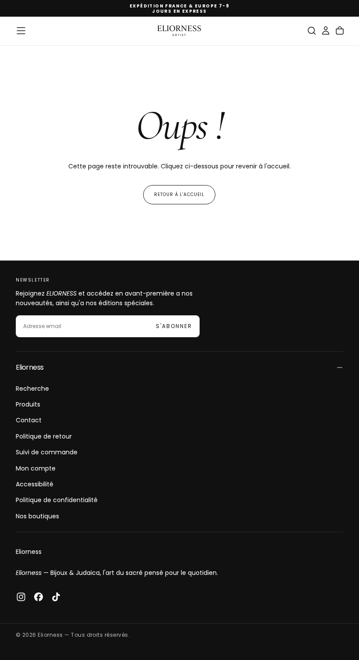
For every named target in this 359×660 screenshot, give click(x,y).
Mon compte (36, 468)
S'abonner (174, 326)
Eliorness (29, 551)
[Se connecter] (325, 31)
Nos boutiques (37, 516)
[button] (21, 30)
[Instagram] (21, 597)
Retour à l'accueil (179, 194)
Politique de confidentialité (57, 500)
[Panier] (339, 31)
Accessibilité (34, 484)
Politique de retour (44, 436)
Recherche (32, 388)
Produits (28, 404)
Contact (29, 420)
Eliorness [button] (29, 367)
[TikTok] (56, 597)
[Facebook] (38, 597)
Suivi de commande (46, 452)
